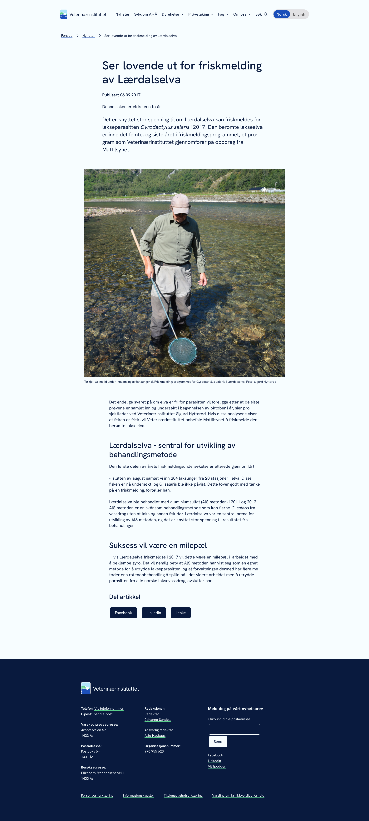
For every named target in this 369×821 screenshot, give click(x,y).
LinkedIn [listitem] (154, 612)
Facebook (215, 755)
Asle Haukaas (155, 735)
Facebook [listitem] (123, 612)
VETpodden (217, 766)
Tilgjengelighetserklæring (183, 795)
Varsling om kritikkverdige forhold (238, 795)
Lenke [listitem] (181, 612)
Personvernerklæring (97, 795)
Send (218, 741)
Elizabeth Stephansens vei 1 (103, 773)
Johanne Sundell (158, 719)
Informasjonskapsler (138, 795)
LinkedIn (214, 760)
